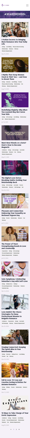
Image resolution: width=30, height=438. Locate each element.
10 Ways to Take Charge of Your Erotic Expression (15, 414)
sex (22, 83)
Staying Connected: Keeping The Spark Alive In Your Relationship (14, 349)
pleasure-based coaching (18, 46)
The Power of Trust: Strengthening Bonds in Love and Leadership (14, 246)
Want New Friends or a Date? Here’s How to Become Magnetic (14, 145)
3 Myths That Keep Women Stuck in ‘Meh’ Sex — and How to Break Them (14, 77)
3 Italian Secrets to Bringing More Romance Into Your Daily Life (14, 42)
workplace (15, 255)
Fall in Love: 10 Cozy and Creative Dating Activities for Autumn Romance (14, 382)
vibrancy (16, 48)
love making (8, 46)
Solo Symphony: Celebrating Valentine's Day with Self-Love (15, 280)
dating (3, 46)
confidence (4, 149)
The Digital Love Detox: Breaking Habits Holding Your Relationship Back (14, 180)
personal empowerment (7, 253)
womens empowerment (7, 50)
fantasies (8, 81)
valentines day (5, 288)
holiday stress (9, 283)
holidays (15, 283)
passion (20, 81)
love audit (22, 149)
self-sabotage (17, 187)
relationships (5, 48)
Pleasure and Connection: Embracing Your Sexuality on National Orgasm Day (14, 213)
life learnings (9, 116)
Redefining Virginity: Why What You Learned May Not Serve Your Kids (14, 112)
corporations (5, 250)
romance (11, 48)
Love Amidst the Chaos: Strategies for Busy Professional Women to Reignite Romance (12, 315)
